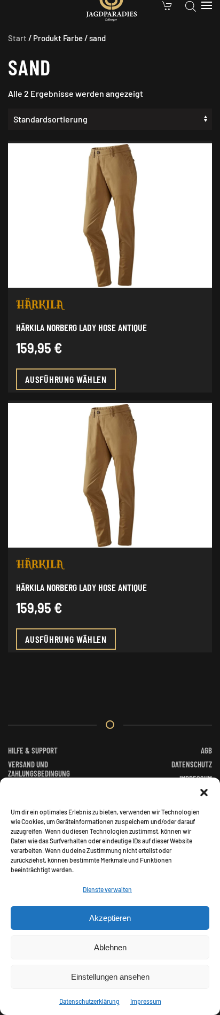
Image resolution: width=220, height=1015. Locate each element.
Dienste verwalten (107, 889)
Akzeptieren (110, 917)
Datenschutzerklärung (89, 1001)
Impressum (145, 1001)
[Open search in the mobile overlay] (190, 5)
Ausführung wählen (66, 379)
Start (17, 38)
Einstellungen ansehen (110, 976)
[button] (204, 791)
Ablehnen (110, 947)
